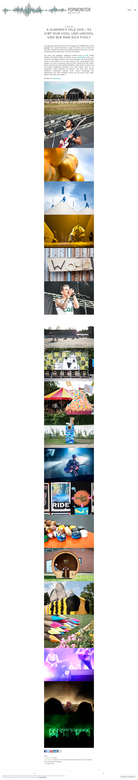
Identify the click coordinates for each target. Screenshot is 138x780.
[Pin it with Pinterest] (51, 751)
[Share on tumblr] (57, 751)
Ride (52, 761)
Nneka (90, 759)
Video (45, 756)
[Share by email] (60, 751)
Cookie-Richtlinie (42, 777)
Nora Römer (57, 78)
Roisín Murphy (58, 761)
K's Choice (84, 759)
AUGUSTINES (81, 57)
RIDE (87, 55)
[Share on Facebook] (45, 751)
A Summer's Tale (57, 759)
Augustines (78, 759)
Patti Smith (47, 761)
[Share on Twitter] (48, 751)
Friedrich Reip (50, 763)
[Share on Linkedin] (54, 751)
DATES (129, 10)
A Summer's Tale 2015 (69, 759)
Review (55, 758)
